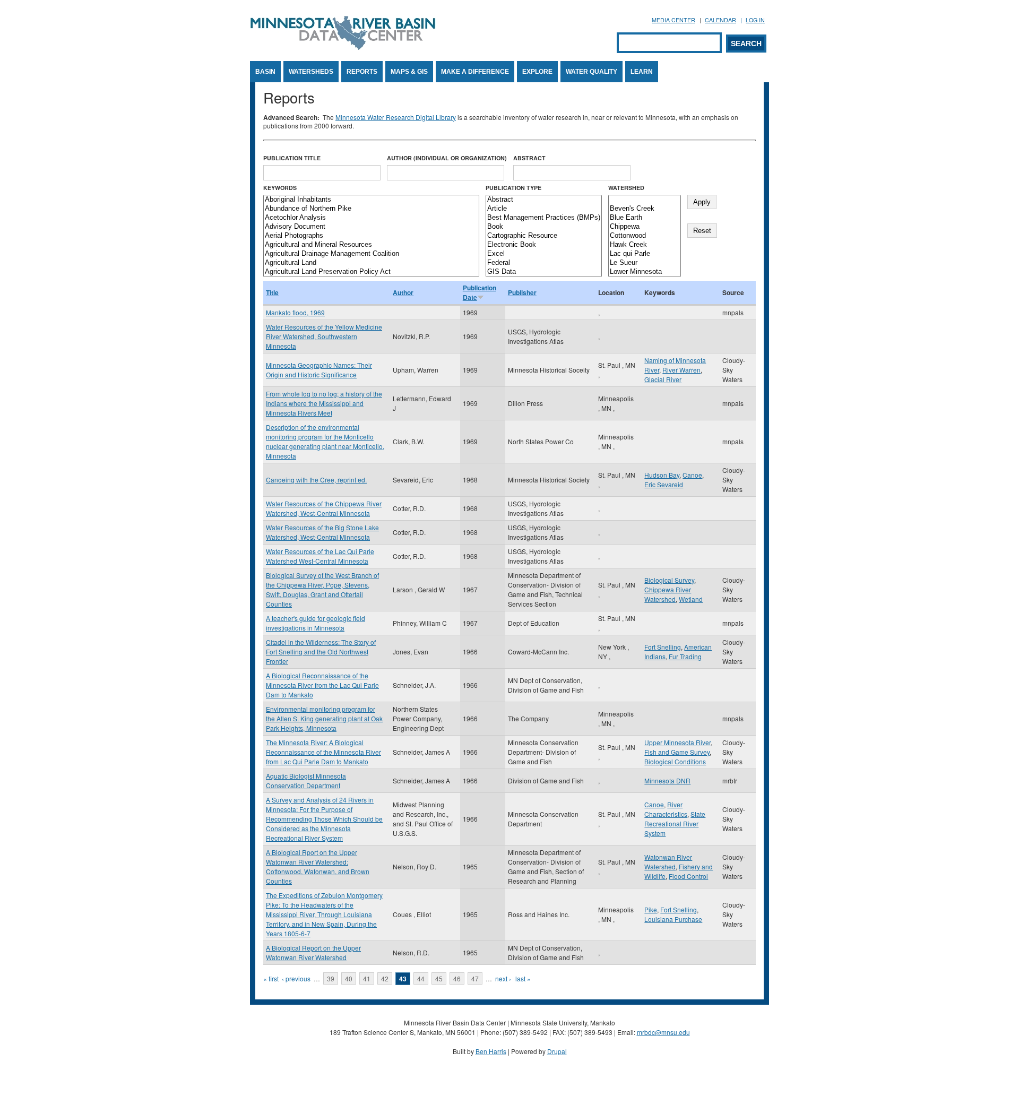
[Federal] (543, 262)
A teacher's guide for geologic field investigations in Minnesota (315, 623)
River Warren (681, 369)
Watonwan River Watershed (668, 861)
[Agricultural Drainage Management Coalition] (371, 253)
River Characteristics (665, 809)
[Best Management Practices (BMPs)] (543, 217)
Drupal (557, 1051)
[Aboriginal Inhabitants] (371, 199)
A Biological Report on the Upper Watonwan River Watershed (313, 952)
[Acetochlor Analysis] (371, 217)
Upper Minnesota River (677, 742)
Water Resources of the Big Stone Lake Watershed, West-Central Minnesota (322, 532)
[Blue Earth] (644, 217)
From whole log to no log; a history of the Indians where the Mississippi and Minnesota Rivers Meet (324, 403)
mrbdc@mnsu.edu (663, 1032)
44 (421, 978)
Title (272, 292)
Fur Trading (685, 656)
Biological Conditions (675, 761)
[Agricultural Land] (371, 262)
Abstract (529, 158)
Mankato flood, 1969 (295, 312)
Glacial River (662, 379)
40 (348, 978)
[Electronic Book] (543, 244)
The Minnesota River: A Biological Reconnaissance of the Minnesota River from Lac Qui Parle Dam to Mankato (323, 752)
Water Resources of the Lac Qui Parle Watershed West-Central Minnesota (320, 556)
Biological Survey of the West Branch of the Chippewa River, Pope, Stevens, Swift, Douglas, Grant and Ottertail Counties (322, 589)
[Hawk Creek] (644, 244)
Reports (362, 71)
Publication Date (479, 292)
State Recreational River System (674, 823)
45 (439, 978)
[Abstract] (543, 199)
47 (475, 978)
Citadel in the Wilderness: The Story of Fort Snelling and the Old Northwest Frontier (321, 651)
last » (523, 978)
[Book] (543, 226)
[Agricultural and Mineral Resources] (371, 244)
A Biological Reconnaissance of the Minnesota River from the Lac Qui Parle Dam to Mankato (322, 685)
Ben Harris (491, 1051)
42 (384, 978)
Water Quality (591, 71)
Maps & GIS (409, 71)
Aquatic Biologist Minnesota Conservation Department (306, 780)
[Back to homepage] (343, 46)
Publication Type (513, 188)
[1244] (644, 199)
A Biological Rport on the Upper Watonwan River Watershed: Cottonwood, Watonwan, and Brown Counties (317, 866)
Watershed (626, 188)
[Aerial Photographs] (371, 235)
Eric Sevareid (663, 484)
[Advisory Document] (371, 226)
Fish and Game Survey (677, 751)
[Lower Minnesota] (644, 272)
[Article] (543, 208)
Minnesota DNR (667, 780)
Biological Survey (669, 579)
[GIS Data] (543, 272)
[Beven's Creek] (644, 208)
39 (330, 978)
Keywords (280, 188)
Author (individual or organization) (447, 158)
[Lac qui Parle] (644, 253)
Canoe (692, 474)
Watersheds (311, 71)
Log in (755, 20)
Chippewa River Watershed (667, 594)
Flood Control (688, 876)
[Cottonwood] (644, 235)
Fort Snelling (662, 646)
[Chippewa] (644, 226)
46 (457, 978)
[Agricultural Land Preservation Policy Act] (371, 272)
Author (403, 292)
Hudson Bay (661, 474)
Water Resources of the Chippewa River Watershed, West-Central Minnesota (324, 508)
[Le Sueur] (644, 262)
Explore (537, 71)
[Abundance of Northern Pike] (371, 208)
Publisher (522, 292)
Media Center (673, 20)
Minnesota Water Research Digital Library (395, 117)
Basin (265, 71)
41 (366, 978)
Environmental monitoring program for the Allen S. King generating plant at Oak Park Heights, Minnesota (324, 718)
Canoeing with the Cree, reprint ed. (316, 479)
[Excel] (543, 253)
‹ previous (296, 978)
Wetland (691, 598)
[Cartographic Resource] (543, 235)
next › (503, 978)
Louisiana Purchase (673, 919)
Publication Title (292, 158)
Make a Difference (475, 71)
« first (271, 978)
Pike (650, 909)
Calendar (720, 20)
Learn (642, 71)
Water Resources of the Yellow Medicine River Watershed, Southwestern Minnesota (324, 336)
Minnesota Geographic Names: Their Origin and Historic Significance (319, 369)
